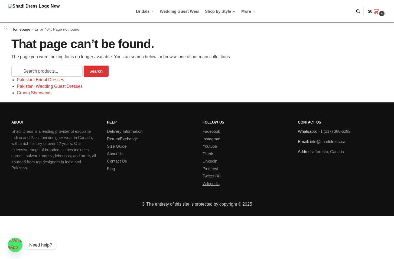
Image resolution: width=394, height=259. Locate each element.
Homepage (20, 29)
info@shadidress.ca (327, 141)
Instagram (211, 139)
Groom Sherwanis (34, 92)
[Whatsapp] (15, 245)
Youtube (210, 146)
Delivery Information (124, 131)
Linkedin (210, 161)
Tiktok (208, 153)
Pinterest (210, 168)
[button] (377, 11)
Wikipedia (211, 183)
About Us (115, 153)
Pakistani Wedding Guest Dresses (50, 86)
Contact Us (117, 161)
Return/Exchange (122, 139)
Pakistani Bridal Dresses (40, 79)
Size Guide (116, 146)
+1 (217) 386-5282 (334, 131)
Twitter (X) (212, 176)
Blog (111, 168)
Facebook (211, 131)
